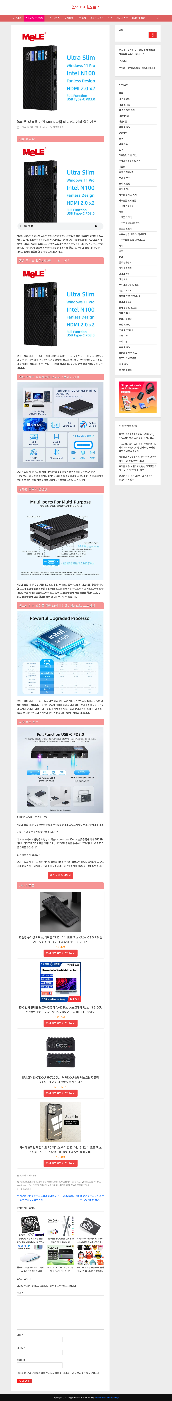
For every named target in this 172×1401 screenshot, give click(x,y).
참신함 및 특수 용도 (128, 353)
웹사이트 (21, 1360)
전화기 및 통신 (125, 319)
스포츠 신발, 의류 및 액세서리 (132, 234)
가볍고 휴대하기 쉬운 (42, 1185)
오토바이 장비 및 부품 (129, 285)
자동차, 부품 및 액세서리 (130, 296)
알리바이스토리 (86, 7)
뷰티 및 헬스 (124, 189)
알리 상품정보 (125, 262)
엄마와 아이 (124, 274)
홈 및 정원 (123, 364)
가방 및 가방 (124, 105)
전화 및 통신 (124, 313)
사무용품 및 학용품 (127, 200)
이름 (20, 1335)
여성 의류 (69, 18)
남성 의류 (82, 18)
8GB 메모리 (77, 1182)
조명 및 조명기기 (126, 330)
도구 (110, 18)
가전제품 (17, 18)
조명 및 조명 (124, 324)
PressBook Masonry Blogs (107, 1398)
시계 (121, 245)
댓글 (20, 1293)
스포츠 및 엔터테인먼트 (129, 223)
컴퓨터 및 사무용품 (34, 18)
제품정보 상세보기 (60, 875)
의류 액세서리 (125, 291)
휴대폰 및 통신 (97, 18)
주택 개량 (123, 336)
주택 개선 (123, 341)
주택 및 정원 (124, 347)
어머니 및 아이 (125, 268)
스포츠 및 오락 (53, 18)
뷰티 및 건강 (122, 18)
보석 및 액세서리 (126, 172)
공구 (121, 138)
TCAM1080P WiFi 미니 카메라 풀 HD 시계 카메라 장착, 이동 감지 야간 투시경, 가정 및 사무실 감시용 (137, 448)
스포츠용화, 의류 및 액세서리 (132, 240)
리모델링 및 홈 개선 (128, 155)
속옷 (121, 212)
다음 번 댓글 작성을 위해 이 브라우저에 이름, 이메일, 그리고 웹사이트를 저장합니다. (59, 1373)
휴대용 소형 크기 (24, 1189)
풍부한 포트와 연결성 (80, 1185)
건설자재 (123, 133)
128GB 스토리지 (27, 1182)
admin (45, 127)
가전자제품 (124, 116)
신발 (121, 257)
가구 (121, 93)
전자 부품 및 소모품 (128, 307)
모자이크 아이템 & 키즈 (129, 161)
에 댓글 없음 (58, 127)
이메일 (21, 1347)
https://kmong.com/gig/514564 (137, 68)
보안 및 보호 (124, 178)
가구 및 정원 (124, 99)
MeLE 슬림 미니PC (91, 1182)
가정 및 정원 (124, 127)
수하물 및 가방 (125, 217)
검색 (121, 30)
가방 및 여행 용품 (127, 110)
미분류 (122, 166)
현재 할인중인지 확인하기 (60, 953)
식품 (121, 251)
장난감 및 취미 (125, 302)
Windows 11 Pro (24, 1185)
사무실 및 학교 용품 (128, 195)
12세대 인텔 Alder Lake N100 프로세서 (53, 1182)
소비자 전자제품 (126, 206)
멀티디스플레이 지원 (61, 1185)
